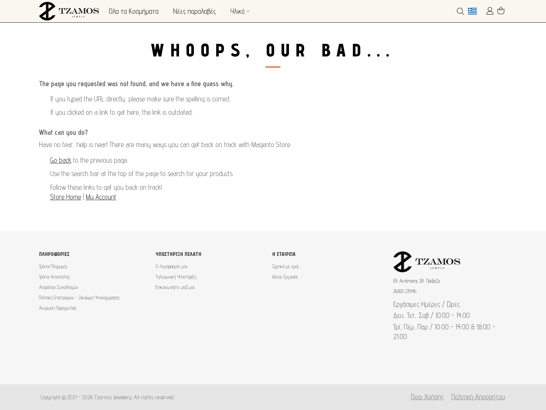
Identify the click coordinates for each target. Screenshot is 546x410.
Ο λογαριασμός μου (172, 266)
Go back (60, 160)
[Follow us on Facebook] (261, 366)
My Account (101, 197)
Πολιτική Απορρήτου (478, 397)
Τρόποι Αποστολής (54, 277)
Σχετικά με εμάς (285, 266)
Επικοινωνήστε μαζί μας (175, 287)
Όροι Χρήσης (427, 397)
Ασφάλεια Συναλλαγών (58, 287)
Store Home (65, 197)
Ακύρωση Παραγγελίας (58, 308)
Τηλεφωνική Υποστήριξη (176, 277)
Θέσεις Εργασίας (285, 277)
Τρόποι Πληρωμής (53, 266)
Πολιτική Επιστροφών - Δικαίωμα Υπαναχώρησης (79, 297)
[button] (475, 11)
